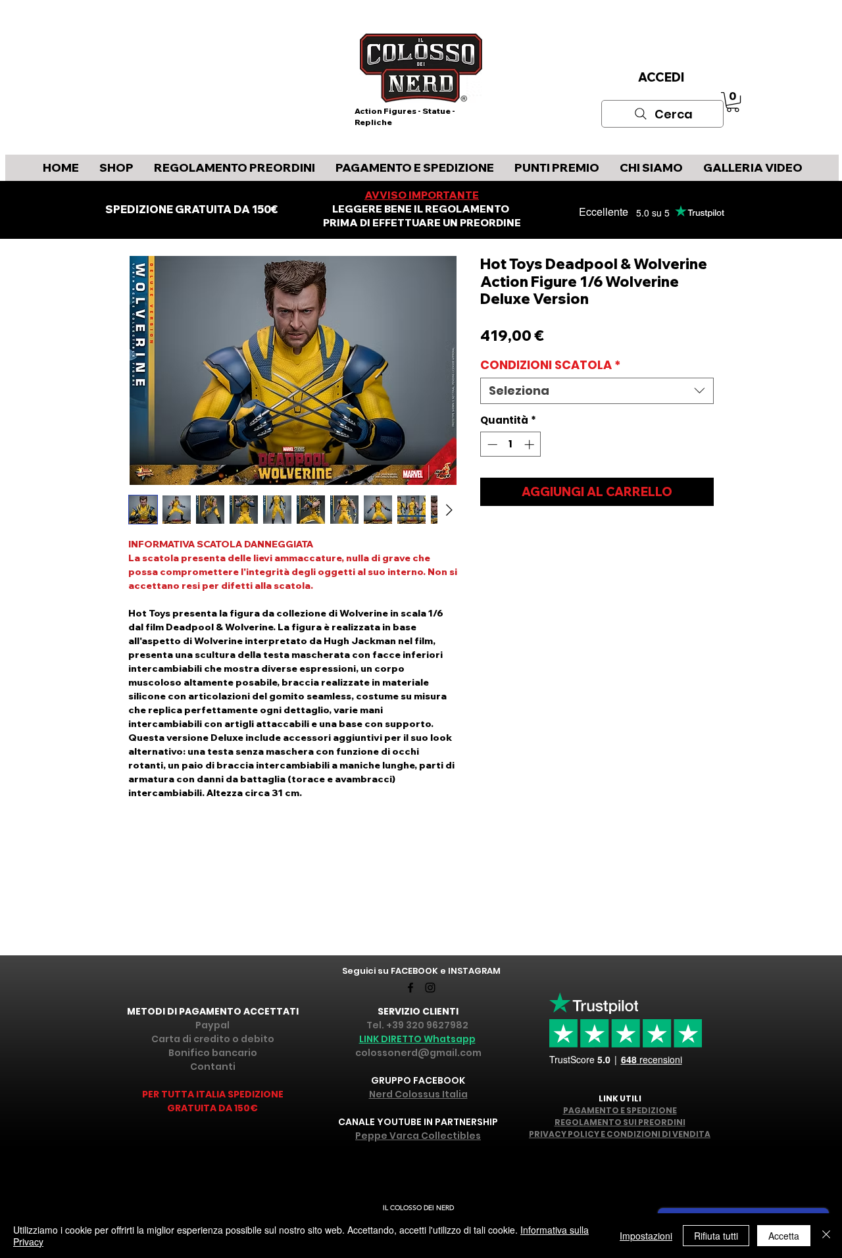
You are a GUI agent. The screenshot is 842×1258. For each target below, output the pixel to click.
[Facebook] (410, 987)
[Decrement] (491, 444)
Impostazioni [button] (646, 1235)
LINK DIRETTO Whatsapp (417, 1038)
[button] (733, 102)
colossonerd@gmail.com (418, 1052)
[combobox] (597, 391)
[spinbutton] (511, 444)
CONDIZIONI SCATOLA (550, 365)
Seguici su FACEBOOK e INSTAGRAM (421, 971)
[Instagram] (430, 987)
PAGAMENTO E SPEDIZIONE (620, 1110)
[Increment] (530, 444)
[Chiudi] (826, 1235)
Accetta (783, 1235)
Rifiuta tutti (716, 1235)
